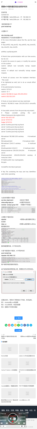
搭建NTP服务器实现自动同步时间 (14, 7)
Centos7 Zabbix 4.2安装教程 (9, 370)
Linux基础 (18, 330)
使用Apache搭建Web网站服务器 (28, 337)
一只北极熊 (18, 2)
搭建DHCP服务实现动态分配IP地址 (9, 337)
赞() (18, 318)
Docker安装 (4, 356)
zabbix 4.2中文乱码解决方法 (27, 356)
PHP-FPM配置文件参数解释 (26, 386)
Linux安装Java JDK (24, 400)
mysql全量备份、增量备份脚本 (9, 386)
